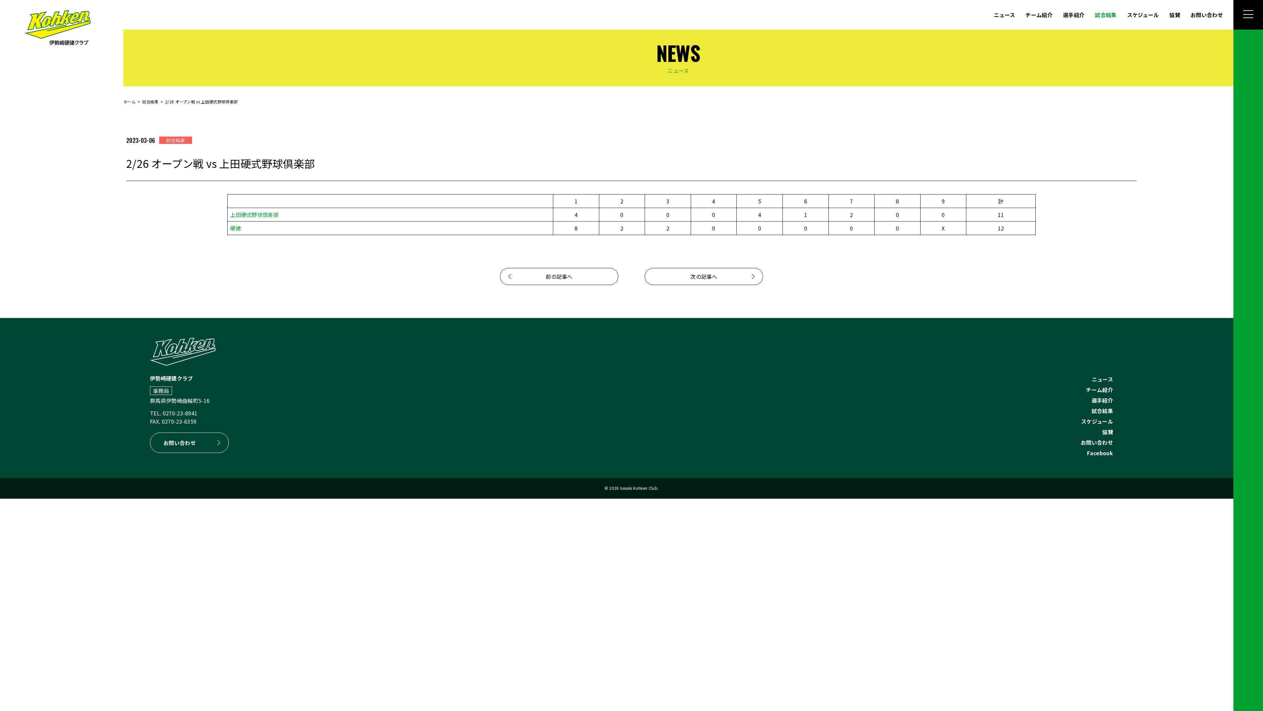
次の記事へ (703, 276)
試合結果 (1105, 15)
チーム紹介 (1039, 15)
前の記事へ (559, 276)
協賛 (1174, 15)
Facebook (1100, 453)
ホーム (129, 101)
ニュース (1004, 15)
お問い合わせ (1207, 15)
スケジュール (1143, 15)
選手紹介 (1073, 15)
